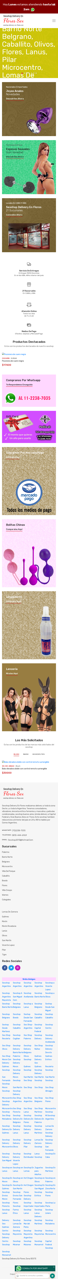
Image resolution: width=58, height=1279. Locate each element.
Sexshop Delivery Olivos (17, 1143)
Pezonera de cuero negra (13, 361)
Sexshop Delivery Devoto (49, 1049)
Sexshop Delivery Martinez (38, 1129)
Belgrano (6, 862)
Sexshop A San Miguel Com (17, 996)
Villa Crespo (7, 890)
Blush (16, 754)
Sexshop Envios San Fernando (17, 1195)
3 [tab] (26, 73)
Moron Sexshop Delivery (17, 1069)
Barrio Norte (7, 857)
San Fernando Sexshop (6, 1080)
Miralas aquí (12, 674)
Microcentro (7, 866)
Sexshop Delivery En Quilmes (7, 1129)
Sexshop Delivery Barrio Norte (18, 1049)
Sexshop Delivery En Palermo (39, 1118)
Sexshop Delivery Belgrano (27, 1049)
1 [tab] (22, 73)
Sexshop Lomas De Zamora (17, 1223)
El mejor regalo (13, 421)
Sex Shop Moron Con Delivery (6, 1059)
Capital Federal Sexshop (49, 1244)
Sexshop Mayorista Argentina (28, 1234)
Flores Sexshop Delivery (27, 1195)
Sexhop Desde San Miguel (49, 1007)
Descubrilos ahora (15, 99)
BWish (25, 754)
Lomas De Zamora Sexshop (39, 1143)
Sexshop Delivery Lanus (17, 1129)
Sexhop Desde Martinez (6, 1028)
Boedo (5, 880)
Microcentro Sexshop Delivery (7, 1101)
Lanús (4, 931)
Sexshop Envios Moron (6, 1195)
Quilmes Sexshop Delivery (38, 1069)
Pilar (4, 950)
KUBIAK (14, 358)
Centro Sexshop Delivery (6, 1234)
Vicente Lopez (8, 945)
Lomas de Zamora (10, 912)
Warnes (5, 895)
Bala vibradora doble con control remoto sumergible (24, 769)
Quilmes (5, 917)
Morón (4, 921)
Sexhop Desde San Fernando (28, 1017)
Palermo (5, 852)
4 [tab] (29, 73)
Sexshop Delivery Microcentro (7, 1143)
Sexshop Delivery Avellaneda (50, 1038)
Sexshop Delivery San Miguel (6, 1157)
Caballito (6, 876)
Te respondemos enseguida (19, 385)
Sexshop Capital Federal (38, 1028)
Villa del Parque (8, 871)
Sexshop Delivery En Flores (28, 1118)
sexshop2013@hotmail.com (20, 840)
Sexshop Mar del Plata (27, 1223)
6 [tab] (33, 73)
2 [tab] (24, 73)
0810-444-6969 (19, 835)
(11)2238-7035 (18, 830)
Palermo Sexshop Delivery (17, 1059)
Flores (4, 885)
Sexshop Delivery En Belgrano (18, 1118)
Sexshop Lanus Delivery (38, 1213)
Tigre (4, 954)
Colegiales (6, 900)
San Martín (6, 940)
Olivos (4, 935)
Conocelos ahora (14, 215)
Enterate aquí (12, 457)
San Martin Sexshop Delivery (17, 1090)
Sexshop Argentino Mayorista (6, 996)
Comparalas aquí (14, 529)
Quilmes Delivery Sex (38, 1059)
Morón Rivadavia (9, 926)
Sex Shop (28, 1087)
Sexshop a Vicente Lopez (49, 986)
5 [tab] (31, 73)
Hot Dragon (29, 1178)
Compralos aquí (13, 601)
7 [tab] (36, 73)
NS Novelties (39, 754)
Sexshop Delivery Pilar (27, 1143)
